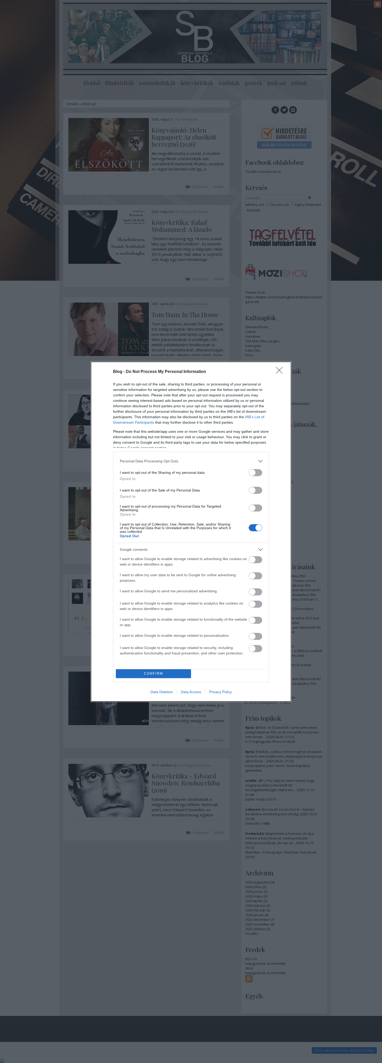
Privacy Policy (220, 692)
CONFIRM (153, 673)
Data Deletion (161, 692)
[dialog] (191, 531)
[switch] (255, 472)
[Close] (281, 372)
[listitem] (191, 461)
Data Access (191, 692)
